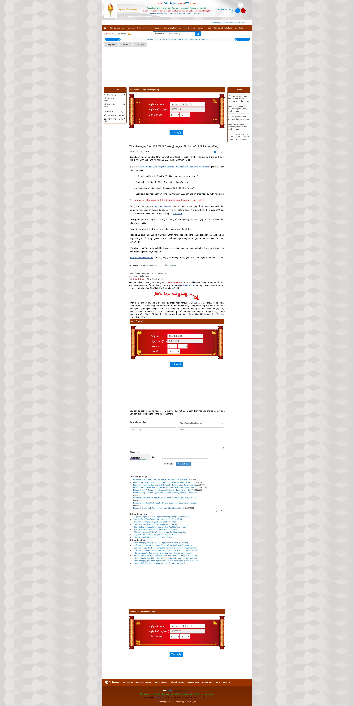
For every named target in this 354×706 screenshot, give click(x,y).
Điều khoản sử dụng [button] (143, 682)
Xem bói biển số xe (187, 28)
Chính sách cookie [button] (177, 682)
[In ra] (220, 152)
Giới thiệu (239, 28)
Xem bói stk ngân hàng (223, 28)
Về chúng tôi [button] (128, 682)
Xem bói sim (115, 28)
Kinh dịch (158, 28)
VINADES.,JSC (191, 702)
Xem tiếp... (220, 511)
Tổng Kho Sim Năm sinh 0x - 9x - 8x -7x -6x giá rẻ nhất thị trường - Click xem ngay (234, 137)
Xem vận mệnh (128, 28)
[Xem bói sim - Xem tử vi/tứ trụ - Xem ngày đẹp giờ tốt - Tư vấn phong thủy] (110, 10)
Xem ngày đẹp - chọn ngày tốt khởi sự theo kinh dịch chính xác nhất (234, 126)
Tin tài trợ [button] (226, 682)
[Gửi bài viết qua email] (214, 152)
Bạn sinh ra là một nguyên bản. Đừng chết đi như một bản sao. (177, 39)
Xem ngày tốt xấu (144, 28)
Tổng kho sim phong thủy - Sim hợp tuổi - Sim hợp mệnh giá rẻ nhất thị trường (234, 98)
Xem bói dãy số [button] (193, 682)
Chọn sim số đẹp (204, 28)
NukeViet (170, 702)
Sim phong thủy (170, 28)
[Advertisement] (177, 67)
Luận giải (176, 364)
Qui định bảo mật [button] (160, 682)
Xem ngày (176, 132)
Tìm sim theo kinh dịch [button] (211, 682)
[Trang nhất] (105, 28)
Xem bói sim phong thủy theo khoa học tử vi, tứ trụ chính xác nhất (233, 108)
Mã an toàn (135, 452)
